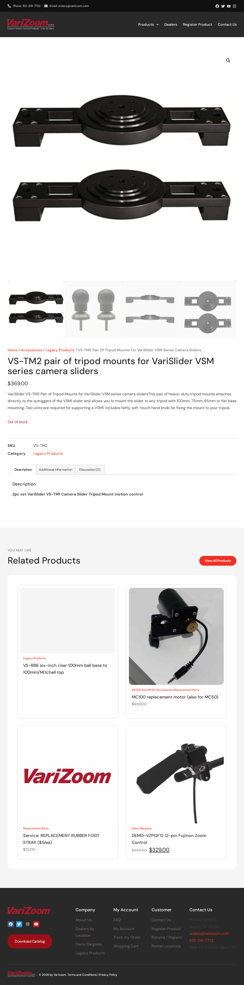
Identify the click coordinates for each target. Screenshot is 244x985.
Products (146, 24)
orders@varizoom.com (209, 933)
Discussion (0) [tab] (89, 469)
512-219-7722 (201, 940)
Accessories (31, 350)
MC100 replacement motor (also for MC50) (175, 697)
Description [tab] (23, 469)
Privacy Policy (108, 975)
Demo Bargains (142, 828)
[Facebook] (217, 6)
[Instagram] (234, 6)
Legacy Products (60, 350)
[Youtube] (229, 6)
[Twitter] (223, 6)
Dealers (170, 24)
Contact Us (227, 24)
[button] (228, 60)
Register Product (197, 24)
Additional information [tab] (55, 469)
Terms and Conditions (82, 975)
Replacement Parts (186, 690)
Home (13, 350)
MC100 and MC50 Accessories (152, 690)
